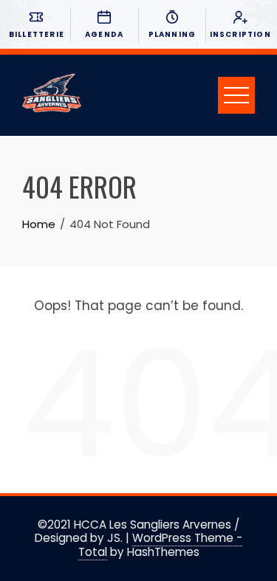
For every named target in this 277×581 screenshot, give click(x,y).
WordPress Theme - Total (160, 544)
